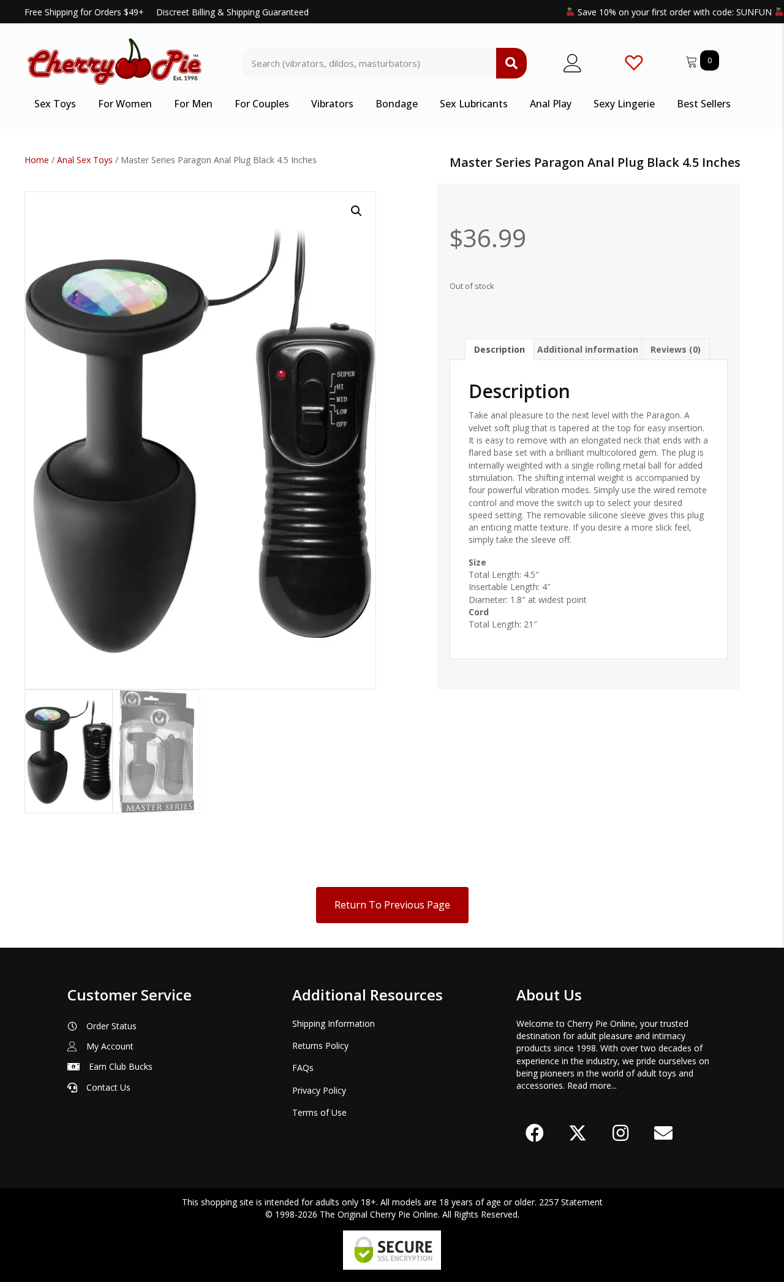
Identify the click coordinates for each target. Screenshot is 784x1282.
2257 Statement (571, 1202)
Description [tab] (499, 349)
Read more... (592, 1085)
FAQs (303, 1067)
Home (36, 160)
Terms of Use (319, 1112)
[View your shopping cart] (692, 60)
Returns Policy (320, 1045)
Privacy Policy (319, 1090)
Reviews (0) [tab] (675, 349)
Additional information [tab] (587, 349)
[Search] (511, 63)
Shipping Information (333, 1023)
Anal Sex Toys (85, 160)
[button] (356, 211)
